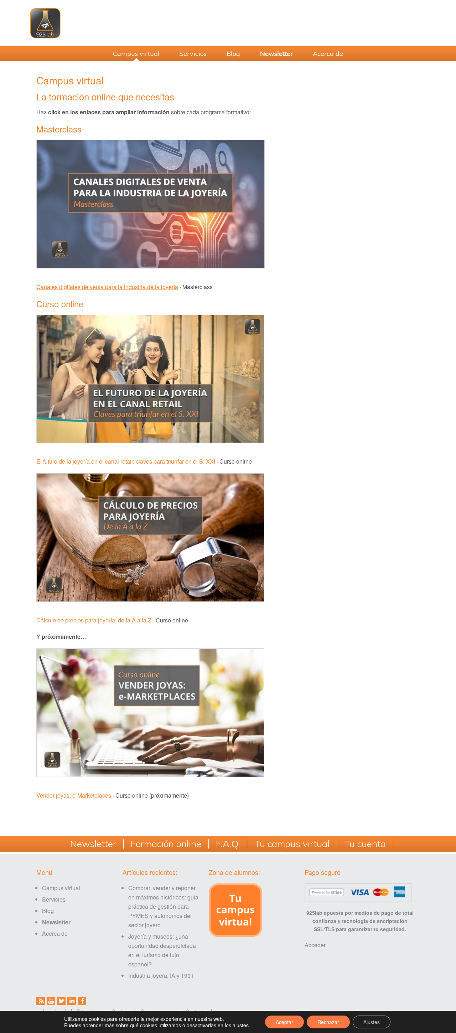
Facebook (82, 1001)
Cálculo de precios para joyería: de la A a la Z (94, 620)
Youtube (51, 1001)
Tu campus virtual (292, 844)
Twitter (61, 1001)
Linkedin (71, 1001)
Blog (48, 911)
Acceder (315, 945)
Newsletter (93, 844)
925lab (228, 23)
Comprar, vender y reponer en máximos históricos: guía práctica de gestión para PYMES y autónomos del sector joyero (163, 906)
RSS (40, 1001)
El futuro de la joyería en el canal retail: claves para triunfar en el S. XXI (125, 461)
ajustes (241, 1025)
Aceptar (284, 1022)
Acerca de (55, 933)
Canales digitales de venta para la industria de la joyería (107, 287)
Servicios (54, 899)
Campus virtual (61, 888)
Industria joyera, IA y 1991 (161, 975)
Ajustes (371, 1022)
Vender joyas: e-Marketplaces (73, 795)
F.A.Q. (228, 844)
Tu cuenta (365, 844)
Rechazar (328, 1022)
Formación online (166, 844)
